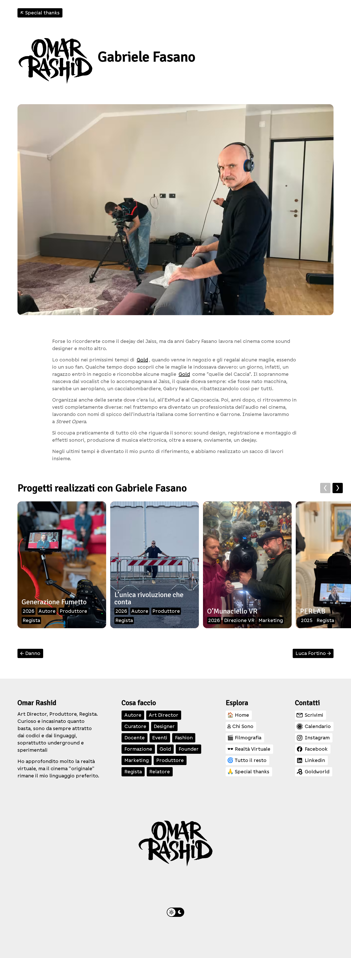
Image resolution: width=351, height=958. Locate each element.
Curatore (135, 726)
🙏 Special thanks (248, 772)
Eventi (159, 738)
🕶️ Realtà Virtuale (248, 749)
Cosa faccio (139, 702)
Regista (133, 772)
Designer (164, 726)
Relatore (159, 772)
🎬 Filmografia (244, 738)
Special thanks (39, 13)
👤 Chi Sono (240, 726)
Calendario (318, 726)
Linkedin (315, 760)
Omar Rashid (36, 702)
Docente (134, 738)
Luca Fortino (313, 653)
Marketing (136, 760)
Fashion (184, 738)
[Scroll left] (325, 488)
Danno (29, 653)
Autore (132, 715)
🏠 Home (238, 715)
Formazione (138, 749)
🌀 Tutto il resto (246, 760)
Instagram (317, 738)
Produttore (170, 760)
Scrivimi (314, 715)
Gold (142, 360)
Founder (189, 749)
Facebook (316, 749)
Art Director (163, 715)
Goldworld (317, 772)
